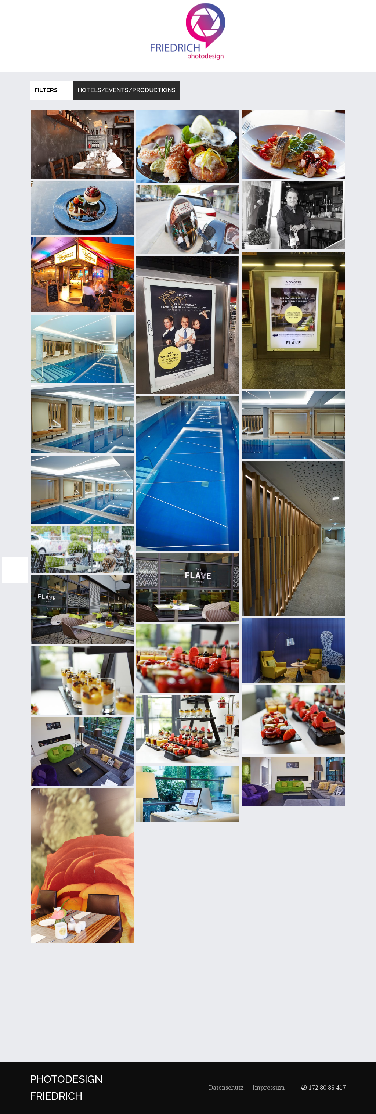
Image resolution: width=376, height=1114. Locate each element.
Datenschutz (226, 1087)
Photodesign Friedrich (66, 1087)
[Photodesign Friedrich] (188, 31)
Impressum (269, 1087)
